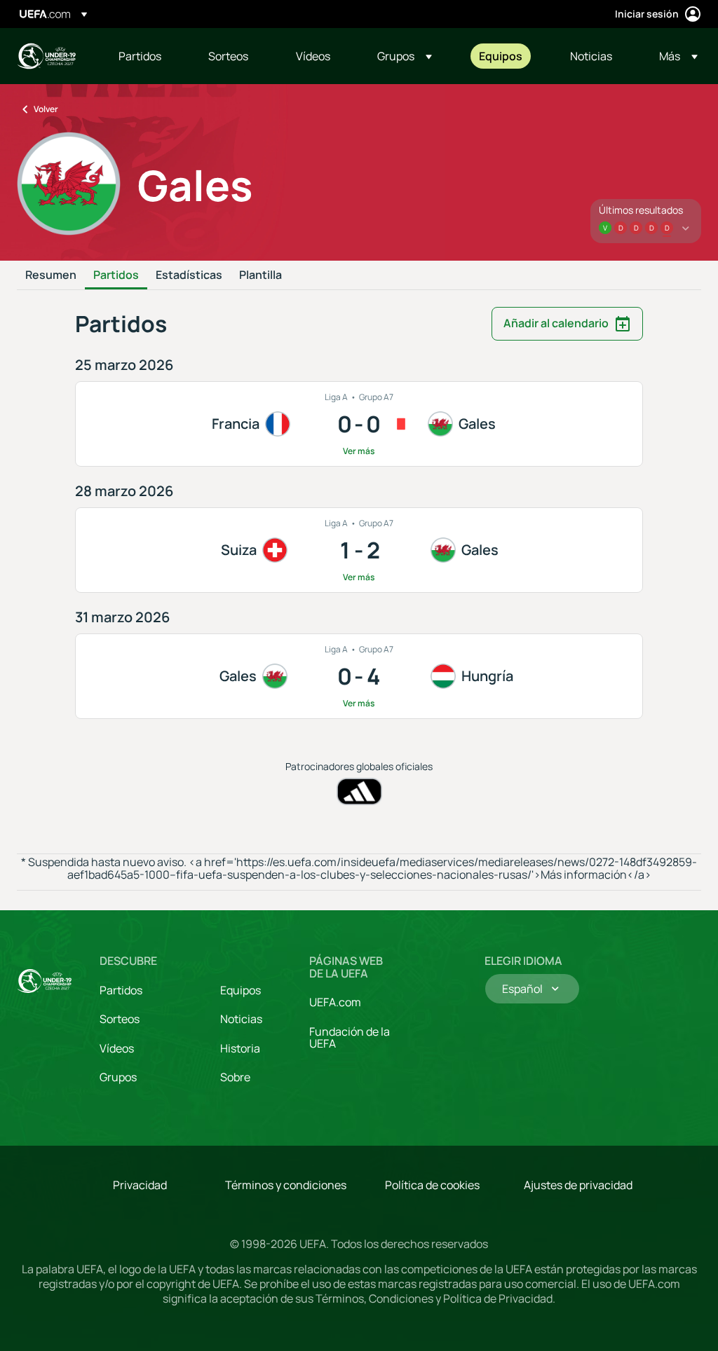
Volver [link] (46, 109)
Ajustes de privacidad (578, 1185)
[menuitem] (145, 56)
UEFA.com (335, 1002)
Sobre (235, 1077)
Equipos (240, 990)
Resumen (50, 275)
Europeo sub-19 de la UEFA (46, 56)
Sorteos (120, 1019)
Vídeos (117, 1048)
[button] (404, 56)
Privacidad (140, 1185)
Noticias (241, 1019)
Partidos (116, 275)
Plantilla (260, 275)
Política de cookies (432, 1185)
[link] (139, 56)
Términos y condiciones (285, 1185)
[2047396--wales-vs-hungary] (358, 676)
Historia (240, 1048)
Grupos (118, 1077)
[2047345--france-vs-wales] (358, 424)
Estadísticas (189, 275)
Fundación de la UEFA (349, 1038)
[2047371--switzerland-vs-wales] (358, 550)
